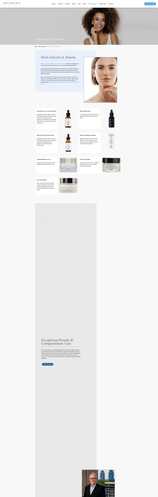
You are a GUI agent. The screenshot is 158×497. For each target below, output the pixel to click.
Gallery (60, 4)
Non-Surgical (93, 4)
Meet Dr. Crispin (47, 364)
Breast (67, 4)
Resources (102, 4)
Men (84, 4)
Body (73, 4)
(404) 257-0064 (150, 4)
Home (36, 46)
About (53, 4)
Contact (110, 4)
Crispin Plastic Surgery (59, 63)
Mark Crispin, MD (46, 63)
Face (79, 4)
